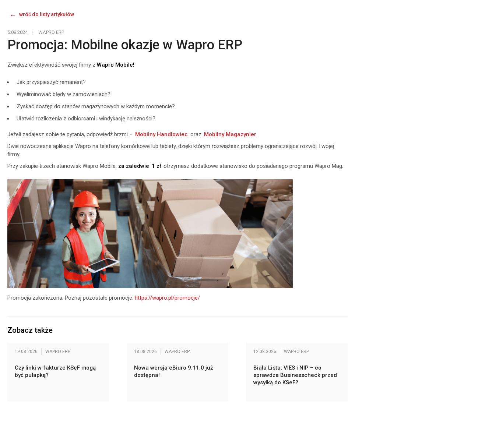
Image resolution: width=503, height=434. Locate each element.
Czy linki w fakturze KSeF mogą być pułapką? (55, 371)
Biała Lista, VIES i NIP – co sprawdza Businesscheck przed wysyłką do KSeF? (295, 375)
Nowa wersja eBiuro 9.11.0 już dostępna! (173, 371)
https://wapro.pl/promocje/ (167, 297)
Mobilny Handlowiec (161, 134)
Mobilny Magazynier (230, 134)
